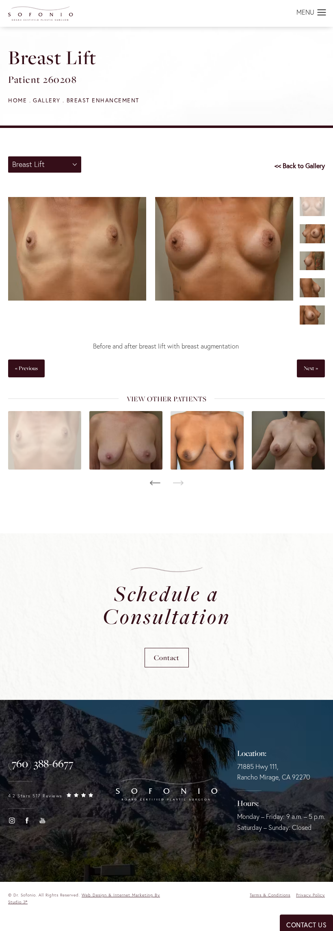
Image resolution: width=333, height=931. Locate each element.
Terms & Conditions (270, 895)
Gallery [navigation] (47, 100)
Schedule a (167, 605)
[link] (41, 763)
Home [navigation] (17, 100)
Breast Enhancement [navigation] (103, 100)
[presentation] (154, 483)
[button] (322, 13)
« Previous (26, 368)
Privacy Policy (310, 895)
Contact (166, 657)
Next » (311, 368)
